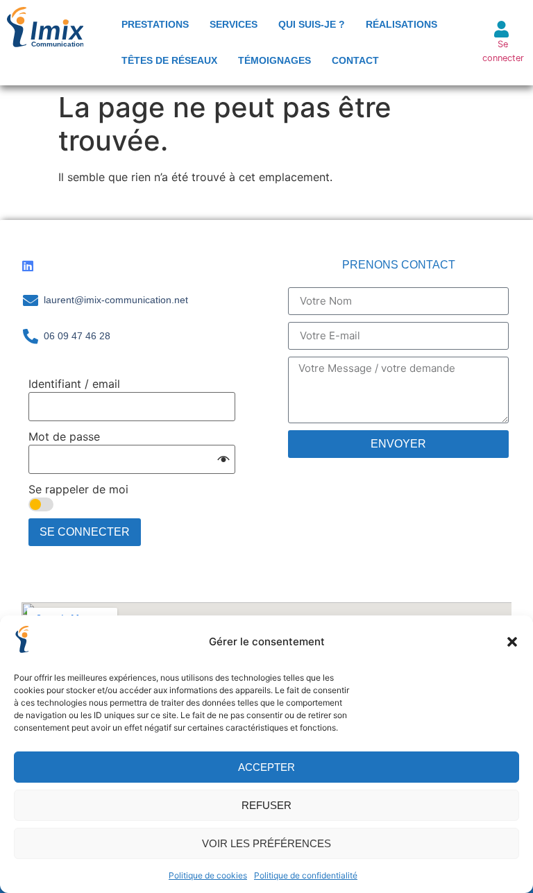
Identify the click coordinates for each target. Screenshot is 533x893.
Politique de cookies (208, 875)
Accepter (266, 767)
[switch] (40, 504)
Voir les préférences (266, 843)
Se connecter (85, 532)
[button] (512, 642)
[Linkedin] (28, 266)
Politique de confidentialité (305, 875)
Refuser (266, 805)
